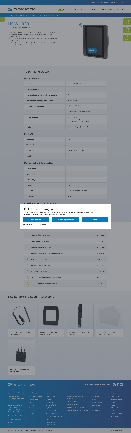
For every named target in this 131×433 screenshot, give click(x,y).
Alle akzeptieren (36, 220)
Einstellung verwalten (65, 220)
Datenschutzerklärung (29, 224)
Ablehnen (95, 220)
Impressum (42, 224)
